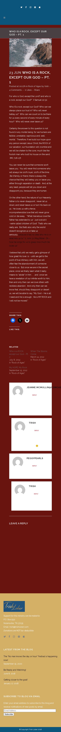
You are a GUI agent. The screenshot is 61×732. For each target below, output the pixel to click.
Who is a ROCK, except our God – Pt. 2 (18, 354)
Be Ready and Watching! (15, 670)
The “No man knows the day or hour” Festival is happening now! (30, 658)
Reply (34, 395)
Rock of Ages (34, 86)
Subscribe (9, 714)
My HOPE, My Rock (18, 367)
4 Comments (15, 90)
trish (47, 86)
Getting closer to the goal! (16, 680)
